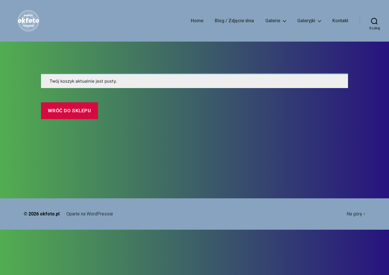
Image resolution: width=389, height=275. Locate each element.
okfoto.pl (50, 214)
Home (197, 20)
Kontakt (340, 20)
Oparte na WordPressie (89, 214)
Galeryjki (306, 20)
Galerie (272, 20)
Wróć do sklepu (69, 110)
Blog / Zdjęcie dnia (234, 20)
